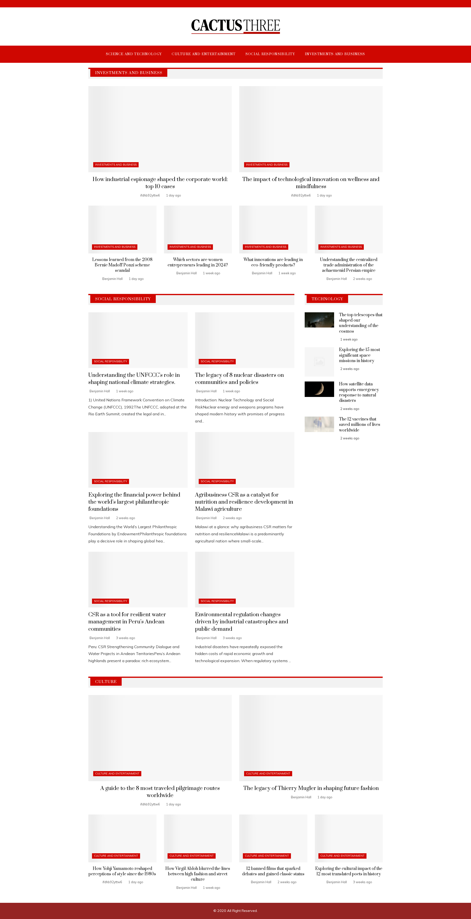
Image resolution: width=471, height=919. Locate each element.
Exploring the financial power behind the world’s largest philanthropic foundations (134, 502)
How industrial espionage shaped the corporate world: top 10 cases (160, 183)
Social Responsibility (110, 361)
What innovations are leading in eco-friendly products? (273, 262)
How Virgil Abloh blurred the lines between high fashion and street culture (197, 874)
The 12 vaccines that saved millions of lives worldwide (359, 425)
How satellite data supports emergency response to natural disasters (359, 392)
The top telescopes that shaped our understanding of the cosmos (360, 323)
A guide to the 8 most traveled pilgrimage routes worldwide (160, 792)
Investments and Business (116, 164)
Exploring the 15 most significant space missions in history (359, 355)
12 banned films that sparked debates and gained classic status (273, 871)
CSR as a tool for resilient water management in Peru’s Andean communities (127, 621)
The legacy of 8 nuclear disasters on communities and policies (239, 379)
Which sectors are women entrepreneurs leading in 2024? (198, 262)
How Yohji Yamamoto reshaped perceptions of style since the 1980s (122, 871)
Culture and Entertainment (117, 773)
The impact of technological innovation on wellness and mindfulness (310, 183)
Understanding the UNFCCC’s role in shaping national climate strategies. (134, 379)
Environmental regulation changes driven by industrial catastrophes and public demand (241, 621)
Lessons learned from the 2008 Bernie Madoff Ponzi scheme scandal (122, 265)
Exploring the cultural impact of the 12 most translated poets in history (348, 871)
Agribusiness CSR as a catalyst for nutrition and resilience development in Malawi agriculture (244, 502)
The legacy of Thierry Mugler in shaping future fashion (311, 788)
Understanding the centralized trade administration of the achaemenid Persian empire (348, 265)
